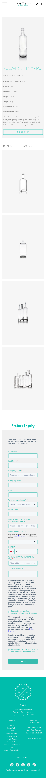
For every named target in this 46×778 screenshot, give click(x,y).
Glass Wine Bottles (34, 738)
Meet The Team (11, 733)
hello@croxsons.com (25, 709)
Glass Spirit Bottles (34, 735)
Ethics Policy (11, 728)
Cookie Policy (12, 742)
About (11, 725)
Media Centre (12, 739)
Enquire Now (23, 132)
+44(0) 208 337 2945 (25, 712)
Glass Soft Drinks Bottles (34, 733)
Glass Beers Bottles (34, 727)
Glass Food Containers (34, 730)
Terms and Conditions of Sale (11, 746)
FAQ (12, 730)
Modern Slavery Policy (12, 750)
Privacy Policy (12, 736)
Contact (23, 705)
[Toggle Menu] (4, 4)
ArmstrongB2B (35, 770)
